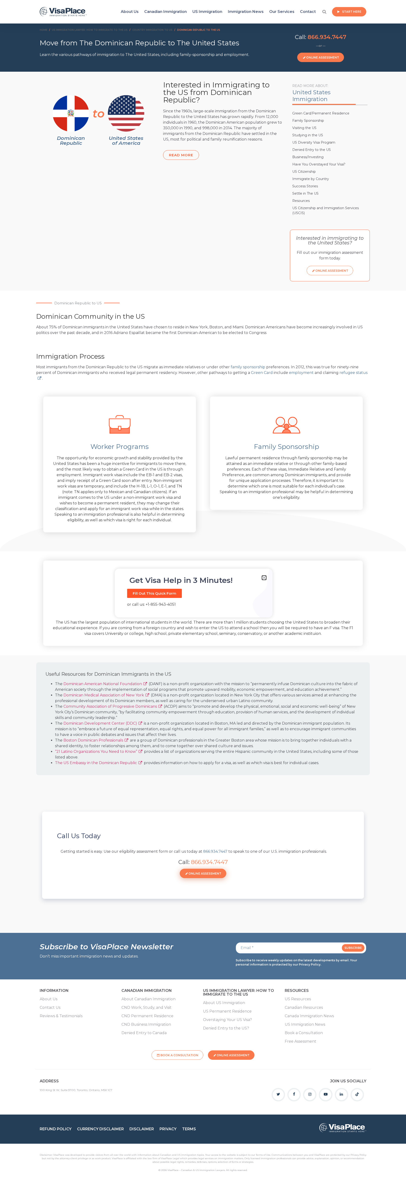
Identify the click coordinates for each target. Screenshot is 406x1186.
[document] (203, 593)
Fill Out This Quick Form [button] (154, 593)
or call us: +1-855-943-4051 (151, 604)
